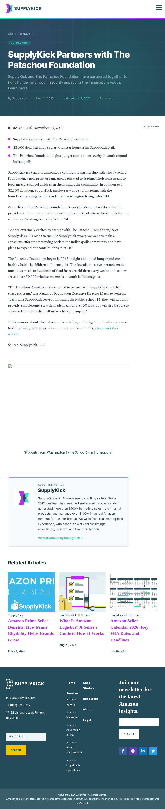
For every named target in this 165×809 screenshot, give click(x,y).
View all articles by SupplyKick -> (60, 538)
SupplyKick (24, 34)
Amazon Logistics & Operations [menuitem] (73, 765)
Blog (10, 34)
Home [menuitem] (70, 683)
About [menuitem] (87, 709)
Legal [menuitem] (87, 720)
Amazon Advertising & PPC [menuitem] (73, 730)
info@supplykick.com (21, 698)
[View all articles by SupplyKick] (23, 498)
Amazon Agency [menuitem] (71, 702)
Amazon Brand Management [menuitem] (74, 747)
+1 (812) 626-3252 (18, 705)
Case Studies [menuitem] (88, 685)
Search (16, 750)
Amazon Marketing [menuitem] (72, 714)
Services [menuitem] (72, 693)
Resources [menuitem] (90, 699)
